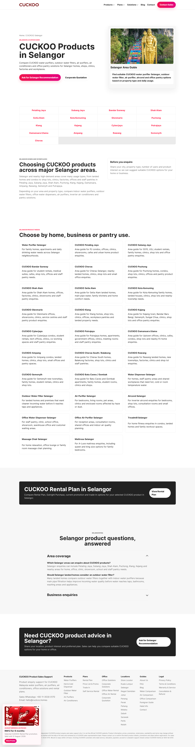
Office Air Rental (109, 694)
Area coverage (59, 556)
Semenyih (156, 133)
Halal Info (144, 706)
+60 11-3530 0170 (46, 697)
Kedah (123, 724)
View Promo (10, 741)
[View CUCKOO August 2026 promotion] (22, 716)
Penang (124, 699)
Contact (151, 5)
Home (21, 35)
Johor (123, 695)
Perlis (123, 721)
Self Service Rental (91, 691)
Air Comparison (146, 695)
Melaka (124, 710)
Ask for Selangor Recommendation (40, 77)
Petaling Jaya (39, 110)
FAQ (142, 684)
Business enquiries (62, 595)
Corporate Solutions (106, 685)
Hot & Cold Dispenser (68, 685)
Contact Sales (166, 5)
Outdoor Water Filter (70, 691)
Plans (120, 5)
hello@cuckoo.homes (36, 700)
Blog (143, 5)
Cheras (39, 140)
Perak (123, 702)
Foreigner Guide (146, 702)
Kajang (78, 125)
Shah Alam (156, 110)
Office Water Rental (110, 690)
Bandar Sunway (117, 110)
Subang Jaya (78, 110)
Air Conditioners (71, 700)
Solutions (131, 5)
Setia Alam (38, 118)
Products (108, 5)
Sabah (123, 713)
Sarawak (124, 717)
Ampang (78, 133)
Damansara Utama (38, 133)
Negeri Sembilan (128, 691)
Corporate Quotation (76, 77)
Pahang (124, 706)
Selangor (125, 687)
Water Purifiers (70, 680)
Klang (39, 125)
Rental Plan (87, 680)
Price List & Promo (91, 684)
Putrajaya (156, 125)
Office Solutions (109, 680)
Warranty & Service (167, 687)
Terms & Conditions (167, 684)
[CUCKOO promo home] (29, 5)
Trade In (86, 687)
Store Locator (127, 680)
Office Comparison (148, 699)
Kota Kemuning (78, 118)
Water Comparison (148, 691)
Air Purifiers (69, 697)
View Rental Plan (158, 493)
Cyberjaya (117, 125)
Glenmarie (117, 118)
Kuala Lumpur (127, 684)
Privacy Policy (165, 680)
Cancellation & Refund (165, 692)
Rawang (117, 133)
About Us (144, 680)
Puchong (156, 118)
